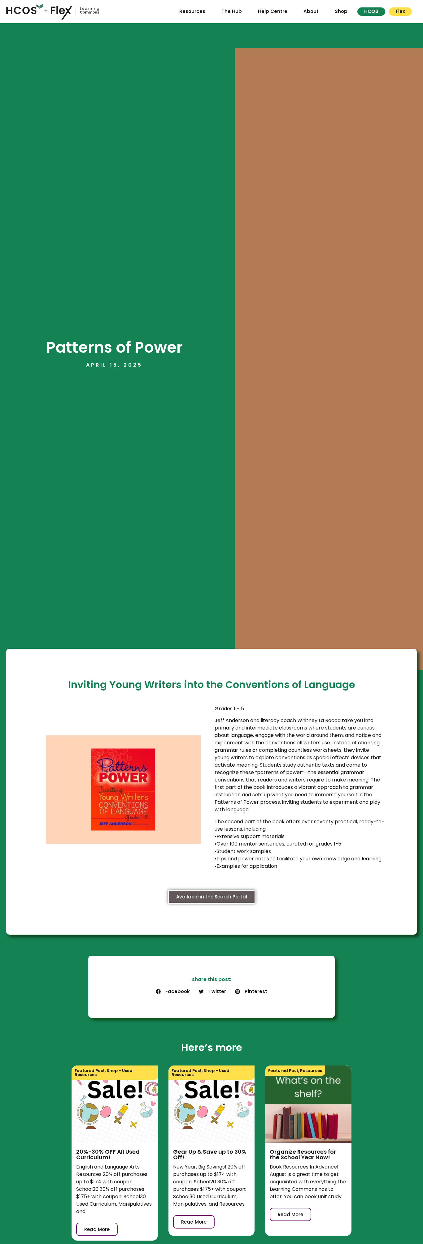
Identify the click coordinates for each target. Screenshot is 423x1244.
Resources (311, 1071)
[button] (172, 991)
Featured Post (90, 1071)
